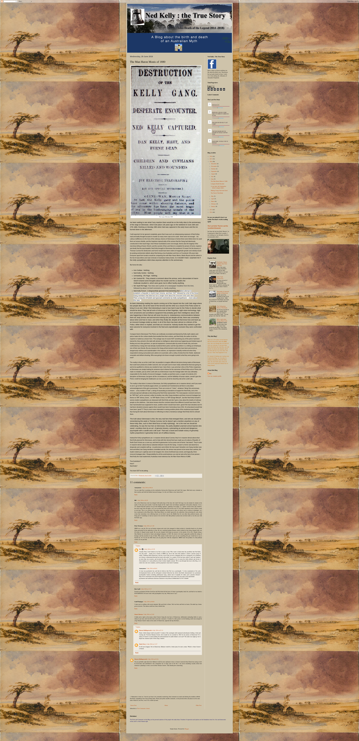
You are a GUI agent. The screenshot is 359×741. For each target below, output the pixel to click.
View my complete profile (214, 376)
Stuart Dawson (138, 614)
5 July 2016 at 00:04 (149, 601)
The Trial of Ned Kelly (217, 193)
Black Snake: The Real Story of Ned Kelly (220, 142)
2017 (211, 159)
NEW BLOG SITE (215, 105)
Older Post (198, 705)
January (213, 206)
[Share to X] (159, 476)
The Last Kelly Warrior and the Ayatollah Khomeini (218, 227)
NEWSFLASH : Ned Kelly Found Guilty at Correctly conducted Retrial (220, 113)
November (214, 166)
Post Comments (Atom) (143, 708)
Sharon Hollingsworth (145, 630)
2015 (211, 210)
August (213, 174)
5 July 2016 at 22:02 (148, 614)
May (212, 196)
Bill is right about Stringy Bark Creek (222, 320)
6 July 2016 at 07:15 (157, 630)
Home (166, 705)
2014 (211, 212)
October (213, 169)
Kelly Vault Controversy (220, 277)
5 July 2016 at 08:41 (151, 568)
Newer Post (133, 705)
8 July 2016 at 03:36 (153, 659)
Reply (136, 494)
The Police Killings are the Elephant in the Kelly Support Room (220, 132)
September (214, 171)
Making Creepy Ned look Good (219, 190)
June (212, 179)
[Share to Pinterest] (163, 476)
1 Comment (214, 107)
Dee (140, 549)
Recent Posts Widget (225, 148)
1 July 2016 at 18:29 (142, 500)
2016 (211, 161)
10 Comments (215, 126)
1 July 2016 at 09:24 (147, 487)
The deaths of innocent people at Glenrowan (223, 292)
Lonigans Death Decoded (217, 184)
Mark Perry (142, 644)
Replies (138, 546)
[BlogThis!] (158, 476)
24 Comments (215, 145)
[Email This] (156, 476)
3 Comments (215, 118)
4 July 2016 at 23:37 (146, 589)
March (213, 201)
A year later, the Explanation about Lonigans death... (218, 187)
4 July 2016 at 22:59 (149, 549)
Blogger (187, 729)
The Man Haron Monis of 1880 (219, 181)
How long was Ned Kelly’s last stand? (220, 123)
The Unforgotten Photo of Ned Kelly (222, 307)
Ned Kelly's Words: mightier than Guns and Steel (222, 263)
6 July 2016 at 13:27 (151, 644)
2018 (211, 156)
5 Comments (215, 137)
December (214, 164)
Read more (220, 107)
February (213, 204)
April (212, 199)
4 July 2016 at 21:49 (148, 526)
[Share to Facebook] (161, 476)
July (212, 176)
